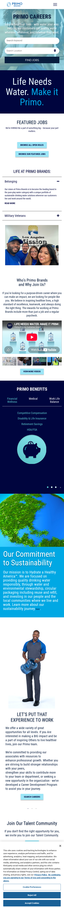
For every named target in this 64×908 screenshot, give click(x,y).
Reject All (32, 895)
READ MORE (10, 203)
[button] (32, 181)
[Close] (60, 845)
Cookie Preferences (32, 887)
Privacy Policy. (41, 874)
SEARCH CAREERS (32, 797)
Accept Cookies (32, 903)
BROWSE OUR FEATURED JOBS (32, 154)
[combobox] (32, 41)
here (38, 609)
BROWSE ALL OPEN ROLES (32, 145)
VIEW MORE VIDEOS (32, 371)
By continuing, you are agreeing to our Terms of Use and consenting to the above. (32, 877)
